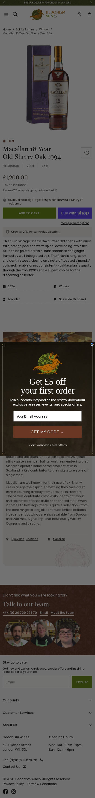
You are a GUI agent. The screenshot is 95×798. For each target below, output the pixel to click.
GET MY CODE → (48, 431)
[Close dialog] (92, 344)
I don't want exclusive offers (47, 444)
